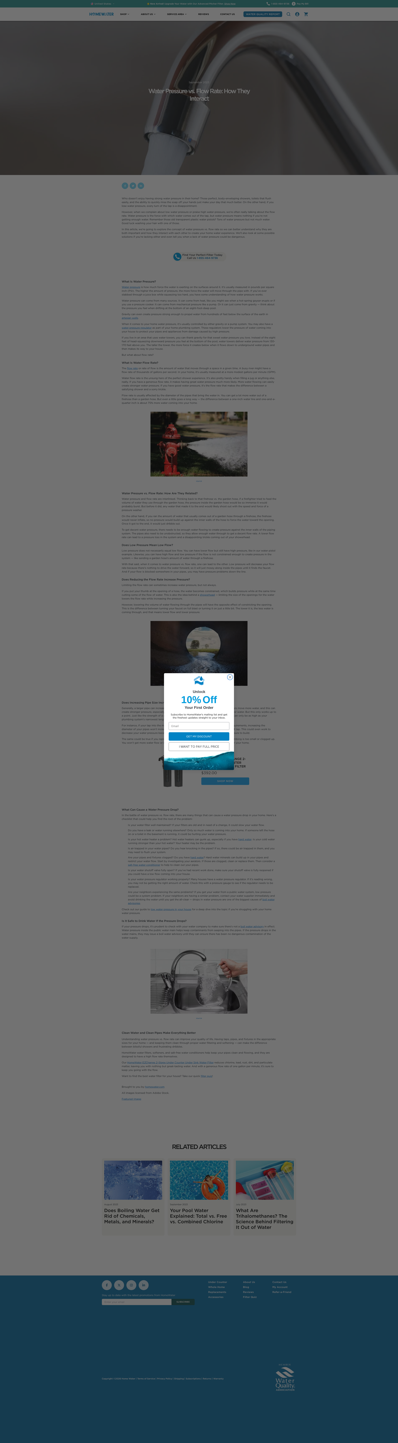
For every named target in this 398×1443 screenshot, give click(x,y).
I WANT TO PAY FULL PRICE (199, 746)
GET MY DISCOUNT (199, 736)
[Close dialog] (230, 677)
